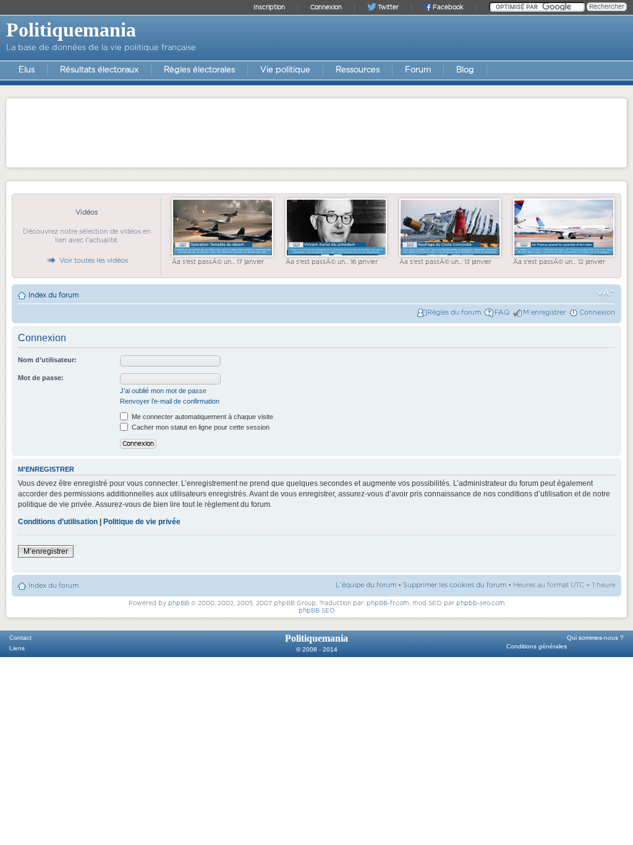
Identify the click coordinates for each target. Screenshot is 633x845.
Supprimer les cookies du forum (454, 585)
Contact (20, 637)
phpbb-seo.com (480, 603)
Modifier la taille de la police (606, 293)
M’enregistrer (544, 312)
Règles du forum (454, 312)
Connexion (597, 312)
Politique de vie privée (142, 521)
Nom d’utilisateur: (47, 359)
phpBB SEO (317, 611)
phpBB (178, 603)
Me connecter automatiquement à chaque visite (201, 416)
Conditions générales (536, 646)
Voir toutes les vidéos (93, 260)
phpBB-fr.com (388, 603)
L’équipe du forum (366, 585)
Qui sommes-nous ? (595, 637)
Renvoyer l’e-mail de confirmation (169, 401)
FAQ (502, 312)
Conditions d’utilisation (58, 521)
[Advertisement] (316, 132)
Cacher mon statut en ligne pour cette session (200, 427)
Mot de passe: (41, 377)
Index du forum (53, 295)
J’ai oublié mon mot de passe (163, 390)
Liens (17, 648)
